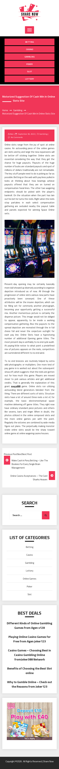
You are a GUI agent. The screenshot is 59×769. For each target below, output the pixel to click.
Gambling (30, 56)
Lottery (29, 78)
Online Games (29, 578)
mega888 (15, 386)
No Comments (17, 137)
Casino (29, 49)
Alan (11, 134)
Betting (29, 41)
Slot (29, 71)
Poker (29, 64)
